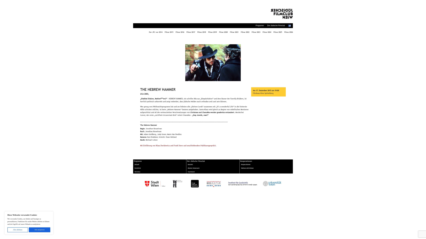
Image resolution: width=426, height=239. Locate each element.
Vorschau (137, 172)
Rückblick (138, 168)
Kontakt (190, 164)
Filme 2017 (190, 32)
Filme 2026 (288, 32)
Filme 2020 (223, 32)
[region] (28, 223)
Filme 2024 (267, 32)
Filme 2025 (277, 32)
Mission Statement (193, 168)
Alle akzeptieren (39, 230)
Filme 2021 (234, 32)
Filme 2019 (212, 32)
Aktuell (137, 164)
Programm (260, 25)
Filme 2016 (180, 32)
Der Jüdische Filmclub (276, 25)
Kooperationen (245, 164)
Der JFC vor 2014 (155, 32)
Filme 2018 (201, 32)
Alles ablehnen (17, 230)
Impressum (191, 172)
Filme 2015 (169, 32)
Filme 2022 (245, 32)
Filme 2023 (256, 32)
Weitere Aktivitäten (247, 168)
